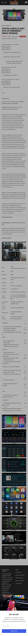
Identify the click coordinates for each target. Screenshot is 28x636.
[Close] (25, 597)
